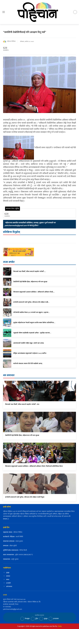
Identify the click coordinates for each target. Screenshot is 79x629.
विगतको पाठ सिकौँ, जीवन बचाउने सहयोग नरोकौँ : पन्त (22, 404)
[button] (3, 12)
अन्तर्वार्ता (8, 583)
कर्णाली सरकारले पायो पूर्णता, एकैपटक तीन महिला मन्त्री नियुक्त (24, 497)
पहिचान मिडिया (11, 41)
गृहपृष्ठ (7, 573)
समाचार (8, 576)
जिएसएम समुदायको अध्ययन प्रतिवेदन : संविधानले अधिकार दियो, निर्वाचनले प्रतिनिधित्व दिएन (34, 466)
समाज (7, 579)
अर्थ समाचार (9, 586)
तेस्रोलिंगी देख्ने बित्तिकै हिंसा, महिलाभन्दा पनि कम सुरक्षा (22, 435)
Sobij (59, 626)
